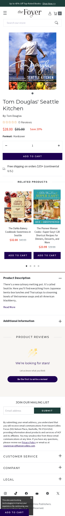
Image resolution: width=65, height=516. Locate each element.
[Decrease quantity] (6, 145)
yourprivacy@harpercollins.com (19, 445)
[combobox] (32, 22)
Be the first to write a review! (33, 379)
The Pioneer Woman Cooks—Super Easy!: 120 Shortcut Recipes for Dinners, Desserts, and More (47, 235)
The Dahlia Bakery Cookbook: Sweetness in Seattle (18, 232)
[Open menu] (5, 13)
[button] (33, 93)
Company (11, 468)
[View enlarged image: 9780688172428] (32, 61)
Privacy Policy (29, 442)
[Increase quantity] (59, 145)
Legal (8, 479)
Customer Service (20, 456)
